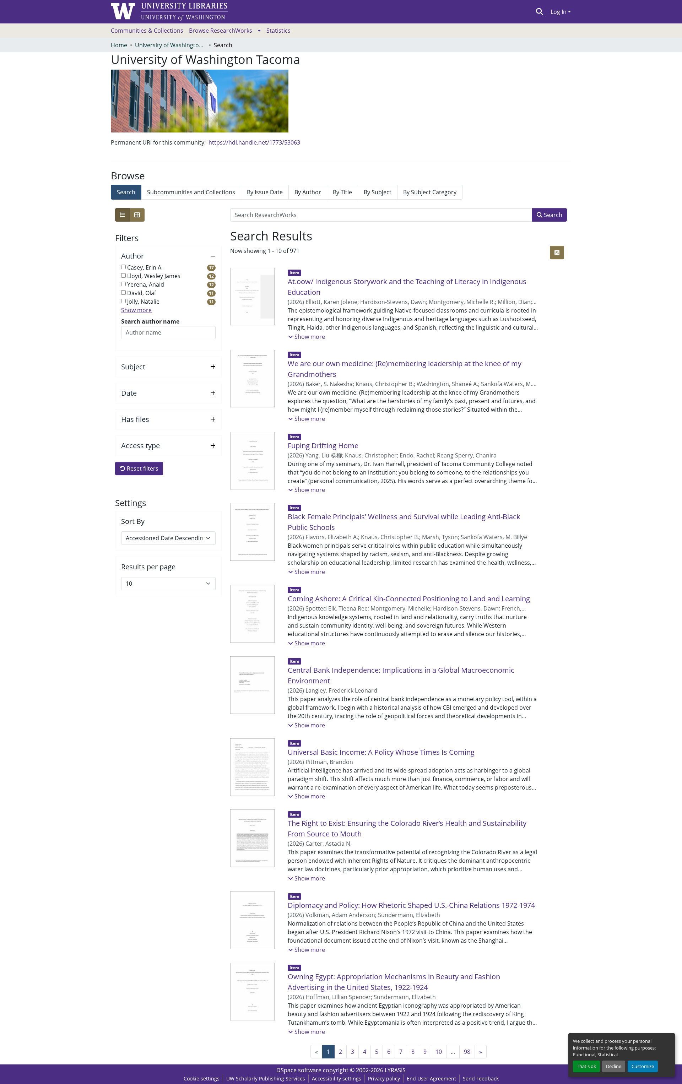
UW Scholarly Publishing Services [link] (265, 1078)
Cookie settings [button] (202, 1078)
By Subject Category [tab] (429, 192)
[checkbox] (123, 267)
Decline (613, 1066)
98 (467, 1052)
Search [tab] (126, 192)
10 (438, 1052)
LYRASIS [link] (395, 1070)
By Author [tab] (307, 192)
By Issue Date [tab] (265, 192)
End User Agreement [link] (431, 1078)
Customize (643, 1066)
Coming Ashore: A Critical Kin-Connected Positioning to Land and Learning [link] (409, 598)
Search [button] (552, 215)
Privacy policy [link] (384, 1078)
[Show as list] (122, 215)
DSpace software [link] (298, 1070)
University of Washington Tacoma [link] (170, 45)
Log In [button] (559, 12)
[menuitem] (225, 30)
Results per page (148, 567)
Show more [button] (136, 310)
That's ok (586, 1066)
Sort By (133, 521)
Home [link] (119, 45)
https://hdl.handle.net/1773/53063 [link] (254, 142)
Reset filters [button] (141, 468)
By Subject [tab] (377, 192)
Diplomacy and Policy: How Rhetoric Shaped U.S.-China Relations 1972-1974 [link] (411, 905)
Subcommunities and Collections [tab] (191, 192)
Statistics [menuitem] (278, 30)
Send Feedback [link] (481, 1078)
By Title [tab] (342, 192)
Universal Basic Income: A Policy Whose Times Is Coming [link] (381, 752)
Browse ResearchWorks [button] (220, 30)
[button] (539, 11)
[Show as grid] (137, 215)
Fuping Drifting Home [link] (323, 445)
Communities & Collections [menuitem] (147, 30)
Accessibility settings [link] (336, 1078)
